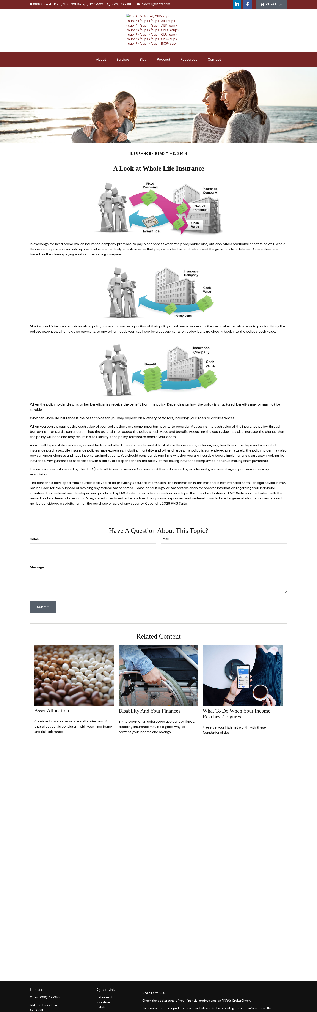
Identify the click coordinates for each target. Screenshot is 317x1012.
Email (165, 539)
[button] (101, 59)
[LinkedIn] (237, 4)
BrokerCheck (241, 1001)
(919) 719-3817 (122, 4)
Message (37, 567)
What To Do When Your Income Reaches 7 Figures (236, 713)
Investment (105, 1002)
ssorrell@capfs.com (156, 4)
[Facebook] (247, 4)
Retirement (105, 997)
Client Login (274, 4)
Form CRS (158, 993)
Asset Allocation (51, 710)
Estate (101, 1007)
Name (34, 539)
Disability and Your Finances (149, 711)
